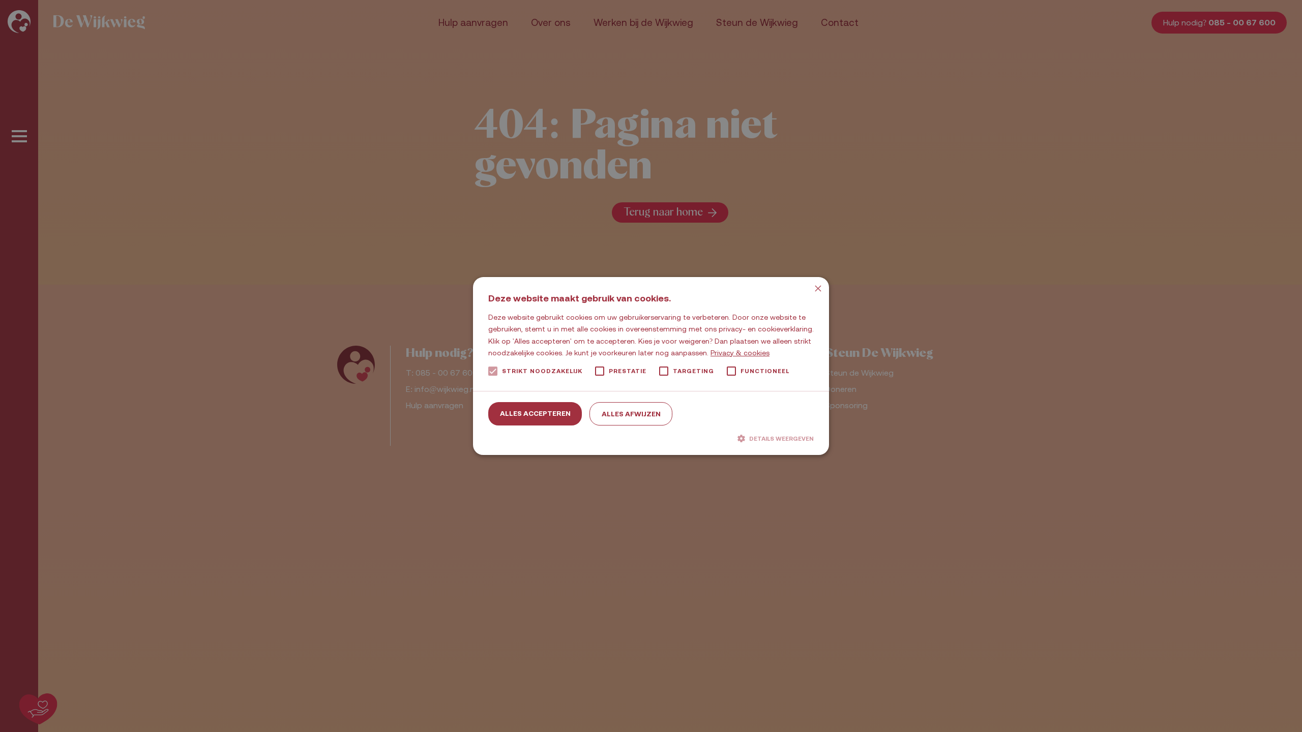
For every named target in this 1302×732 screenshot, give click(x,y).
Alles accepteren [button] (535, 413)
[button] (651, 438)
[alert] (651, 366)
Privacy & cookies (740, 353)
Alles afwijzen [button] (631, 414)
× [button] (817, 288)
